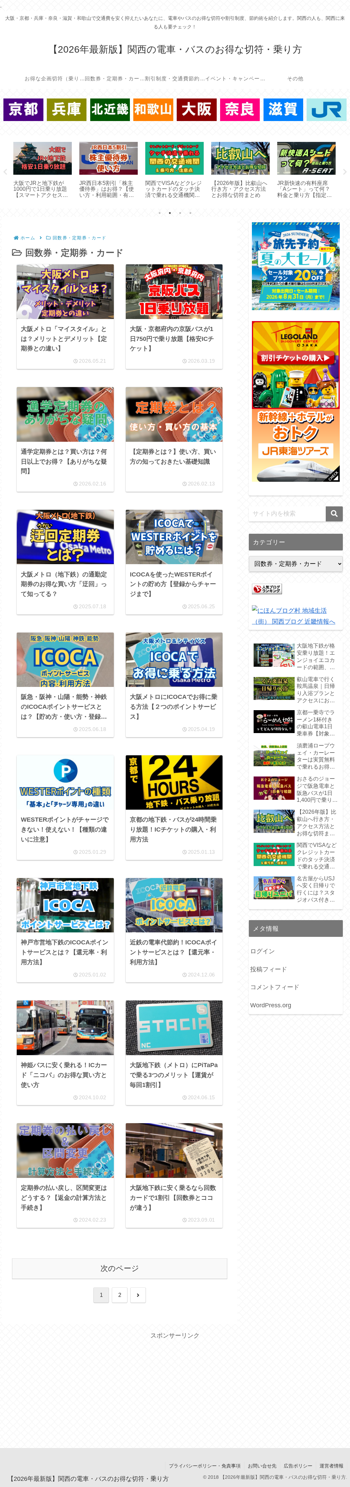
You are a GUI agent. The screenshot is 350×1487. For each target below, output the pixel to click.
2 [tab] (169, 213)
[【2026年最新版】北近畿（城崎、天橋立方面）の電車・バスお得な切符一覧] (110, 109)
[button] (334, 513)
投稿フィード (268, 969)
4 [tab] (190, 213)
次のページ (119, 1268)
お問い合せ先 (262, 1466)
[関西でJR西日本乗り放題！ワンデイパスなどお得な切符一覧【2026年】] (327, 109)
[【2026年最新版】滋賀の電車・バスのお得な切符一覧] (284, 109)
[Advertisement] (175, 1389)
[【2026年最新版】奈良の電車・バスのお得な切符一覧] (240, 109)
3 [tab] (180, 213)
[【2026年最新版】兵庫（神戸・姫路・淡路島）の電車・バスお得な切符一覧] (67, 109)
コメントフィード (274, 987)
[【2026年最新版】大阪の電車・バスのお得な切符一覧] (197, 109)
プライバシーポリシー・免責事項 (205, 1466)
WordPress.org (270, 1005)
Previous (5, 172)
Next (344, 172)
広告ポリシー (298, 1466)
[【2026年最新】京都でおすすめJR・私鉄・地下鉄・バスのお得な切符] (23, 109)
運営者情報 (332, 1466)
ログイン (262, 951)
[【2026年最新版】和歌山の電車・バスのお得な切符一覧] (153, 109)
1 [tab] (159, 213)
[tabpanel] (42, 171)
